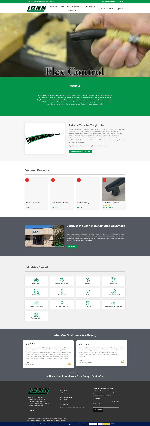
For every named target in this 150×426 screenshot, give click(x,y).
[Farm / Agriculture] (36, 303)
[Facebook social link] (118, 2)
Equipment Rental (114, 295)
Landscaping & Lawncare (113, 306)
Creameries (62, 295)
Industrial (88, 306)
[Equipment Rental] (113, 291)
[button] (76, 372)
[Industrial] (87, 303)
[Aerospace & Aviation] (62, 279)
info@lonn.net (64, 393)
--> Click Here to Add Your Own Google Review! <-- (75, 376)
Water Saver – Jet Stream (111, 203)
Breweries (113, 283)
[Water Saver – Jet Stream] (113, 189)
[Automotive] (36, 279)
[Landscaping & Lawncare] (113, 303)
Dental (88, 295)
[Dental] (87, 291)
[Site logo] (37, 8)
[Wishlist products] (115, 8)
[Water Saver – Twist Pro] (36, 189)
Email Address (97, 403)
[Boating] (87, 279)
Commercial (36, 295)
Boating (87, 283)
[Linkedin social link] (122, 2)
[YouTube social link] (120, 2)
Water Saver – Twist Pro (33, 203)
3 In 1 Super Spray (83, 203)
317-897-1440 (64, 400)
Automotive (36, 283)
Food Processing (62, 306)
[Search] (98, 8)
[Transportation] (36, 314)
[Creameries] (62, 291)
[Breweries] (113, 279)
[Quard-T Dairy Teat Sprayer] (62, 189)
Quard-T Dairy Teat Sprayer (60, 203)
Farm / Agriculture (36, 306)
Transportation (36, 318)
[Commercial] (36, 291)
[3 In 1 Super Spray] (88, 189)
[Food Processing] (62, 303)
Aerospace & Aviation (62, 283)
